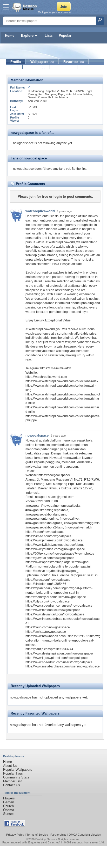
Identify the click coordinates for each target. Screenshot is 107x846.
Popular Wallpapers (17, 769)
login (58, 196)
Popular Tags (13, 773)
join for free (38, 196)
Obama (8, 810)
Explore (27, 36)
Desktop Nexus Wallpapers (25, 7)
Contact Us (11, 785)
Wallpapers (42, 62)
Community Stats (16, 777)
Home (9, 36)
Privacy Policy (15, 834)
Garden (8, 802)
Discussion (64, 67)
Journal (36, 67)
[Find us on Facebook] (14, 825)
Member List (12, 781)
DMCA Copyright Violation (85, 834)
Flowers (9, 798)
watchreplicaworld (40, 211)
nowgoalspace (37, 435)
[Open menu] (6, 7)
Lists (48, 36)
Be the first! (79, 169)
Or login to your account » (54, 12)
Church (8, 806)
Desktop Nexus (45, 839)
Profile (15, 62)
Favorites (73, 62)
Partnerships (58, 834)
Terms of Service (37, 834)
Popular (65, 36)
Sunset (8, 814)
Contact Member (23, 72)
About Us (10, 766)
